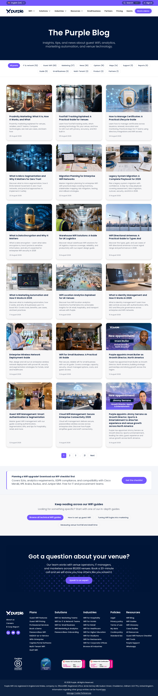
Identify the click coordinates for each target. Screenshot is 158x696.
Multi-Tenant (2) (81, 71)
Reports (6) (143, 65)
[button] (32, 11)
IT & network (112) (30, 65)
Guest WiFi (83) (50, 65)
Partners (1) (114, 71)
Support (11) (128, 65)
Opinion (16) (99, 65)
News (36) (84, 65)
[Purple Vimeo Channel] (18, 633)
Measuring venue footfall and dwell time (79, 525)
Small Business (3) (61, 71)
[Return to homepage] (16, 11)
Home (9, 19)
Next (92, 455)
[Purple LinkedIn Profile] (8, 633)
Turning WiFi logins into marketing (113, 517)
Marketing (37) (68, 65)
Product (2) (99, 71)
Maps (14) (113, 65)
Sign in (149, 3)
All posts (14, 65)
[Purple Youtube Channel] (13, 633)
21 (85, 455)
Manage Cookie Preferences (79, 693)
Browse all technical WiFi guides (45, 517)
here (104, 689)
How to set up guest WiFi (79, 517)
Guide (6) (43, 71)
